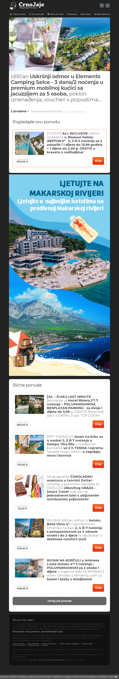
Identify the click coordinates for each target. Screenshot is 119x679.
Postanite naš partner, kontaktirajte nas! (38, 631)
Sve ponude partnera (73, 111)
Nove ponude (55, 14)
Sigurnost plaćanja (49, 644)
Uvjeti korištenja (33, 644)
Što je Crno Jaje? (23, 620)
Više (98, 161)
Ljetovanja (86, 14)
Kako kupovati (18, 644)
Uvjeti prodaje (87, 644)
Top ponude (17, 14)
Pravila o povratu (19, 645)
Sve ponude (36, 14)
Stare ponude (33, 645)
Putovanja (72, 14)
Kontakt (45, 645)
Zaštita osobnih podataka (69, 644)
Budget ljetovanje (103, 14)
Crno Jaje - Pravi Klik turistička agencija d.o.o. (48, 660)
